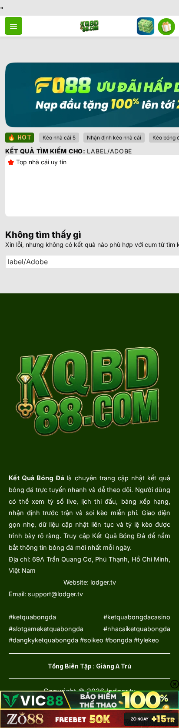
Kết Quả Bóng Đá (36, 478)
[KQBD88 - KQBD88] (89, 26)
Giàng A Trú (113, 666)
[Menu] (13, 25)
